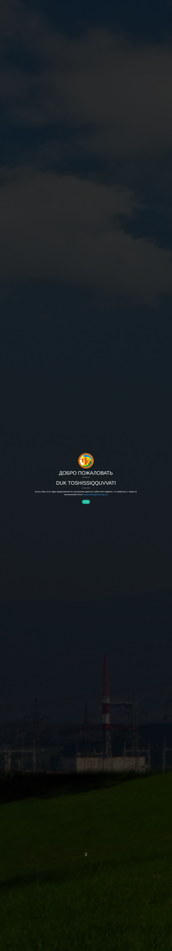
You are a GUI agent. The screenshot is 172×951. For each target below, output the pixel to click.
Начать (86, 502)
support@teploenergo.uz (95, 494)
